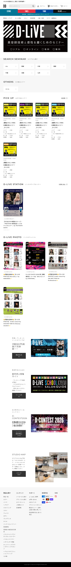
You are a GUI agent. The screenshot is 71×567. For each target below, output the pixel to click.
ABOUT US (32, 502)
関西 (55, 66)
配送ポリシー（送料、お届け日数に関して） (35, 508)
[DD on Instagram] (56, 496)
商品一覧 (6, 496)
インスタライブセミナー (9, 218)
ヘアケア (6, 505)
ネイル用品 (18, 18)
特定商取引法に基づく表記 (35, 513)
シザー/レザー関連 (8, 542)
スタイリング (7, 507)
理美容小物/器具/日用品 (9, 530)
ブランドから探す (21, 499)
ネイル (7, 89)
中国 (7, 73)
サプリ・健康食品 (51, 18)
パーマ (5, 502)
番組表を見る (19, 355)
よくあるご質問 (33, 496)
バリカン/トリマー (8, 539)
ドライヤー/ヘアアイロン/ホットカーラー (9, 535)
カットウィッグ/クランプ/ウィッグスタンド (9, 547)
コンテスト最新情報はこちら (19, 433)
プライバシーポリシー (35, 505)
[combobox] (22, 6)
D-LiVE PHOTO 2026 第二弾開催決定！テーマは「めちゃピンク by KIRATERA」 (35, 276)
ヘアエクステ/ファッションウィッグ (9, 552)
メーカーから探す (21, 496)
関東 (23, 66)
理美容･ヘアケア (7, 18)
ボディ (5, 516)
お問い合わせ (33, 499)
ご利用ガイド (20, 505)
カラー (5, 499)
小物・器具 (41, 18)
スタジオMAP (19, 473)
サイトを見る (19, 395)
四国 (23, 73)
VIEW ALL (62, 184)
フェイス (6, 513)
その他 (5, 556)
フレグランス (7, 518)
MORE (63, 98)
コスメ (25, 18)
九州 (39, 73)
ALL (7, 66)
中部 (39, 66)
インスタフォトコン (8, 271)
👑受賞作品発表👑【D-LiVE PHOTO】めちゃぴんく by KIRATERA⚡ (11, 276)
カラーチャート (20, 502)
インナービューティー (9, 524)
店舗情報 (18, 507)
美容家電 (32, 18)
